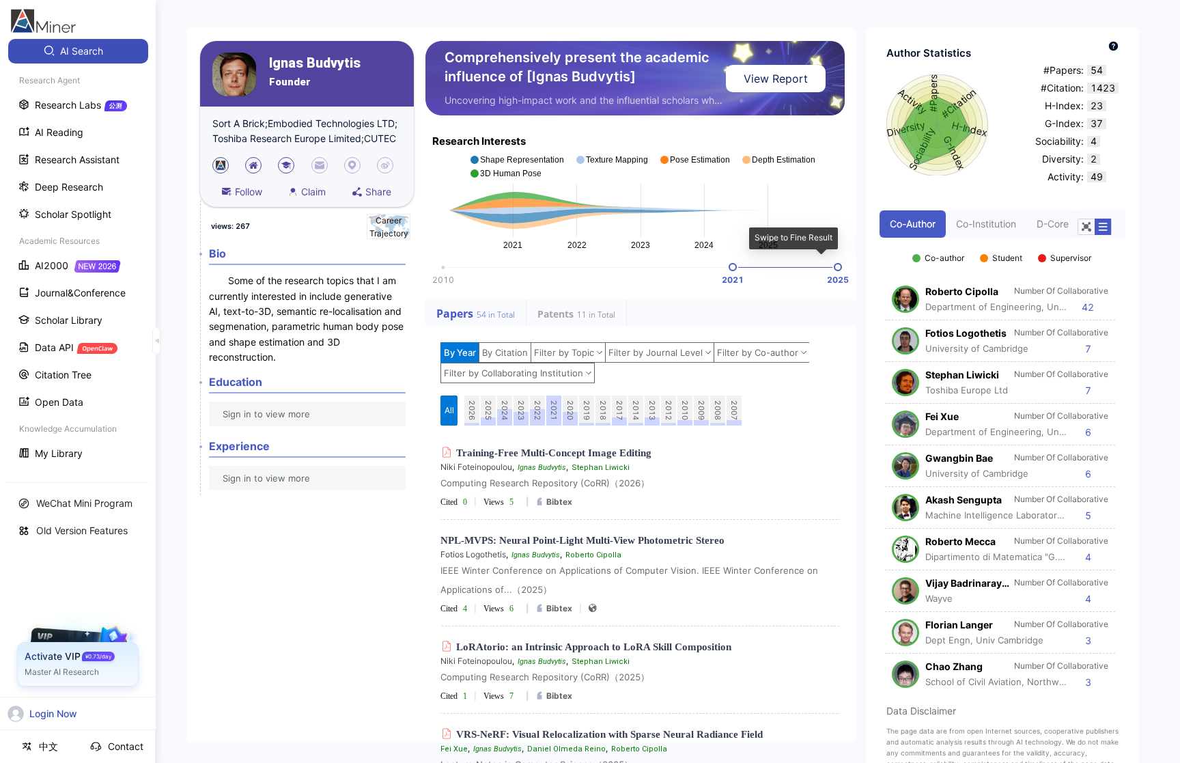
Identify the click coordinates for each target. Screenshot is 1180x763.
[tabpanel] (1002, 463)
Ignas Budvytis (315, 63)
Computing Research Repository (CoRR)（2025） (544, 676)
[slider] (733, 267)
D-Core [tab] (1053, 224)
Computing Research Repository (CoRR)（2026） (544, 482)
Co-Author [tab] (913, 224)
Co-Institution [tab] (986, 224)
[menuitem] (78, 51)
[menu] (78, 254)
